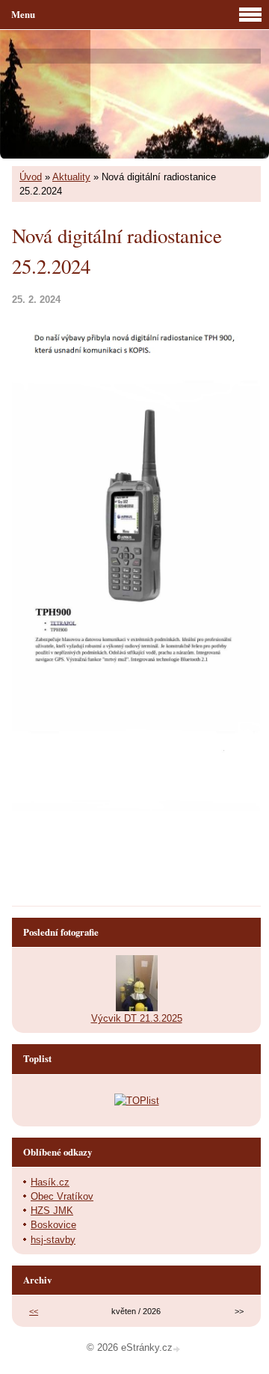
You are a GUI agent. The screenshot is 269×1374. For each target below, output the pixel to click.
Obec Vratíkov (62, 1196)
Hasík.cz (50, 1182)
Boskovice (53, 1224)
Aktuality (71, 177)
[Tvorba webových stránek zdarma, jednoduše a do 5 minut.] (178, 1349)
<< (33, 1311)
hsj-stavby (53, 1239)
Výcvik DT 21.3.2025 (136, 1018)
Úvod (30, 177)
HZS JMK (52, 1210)
